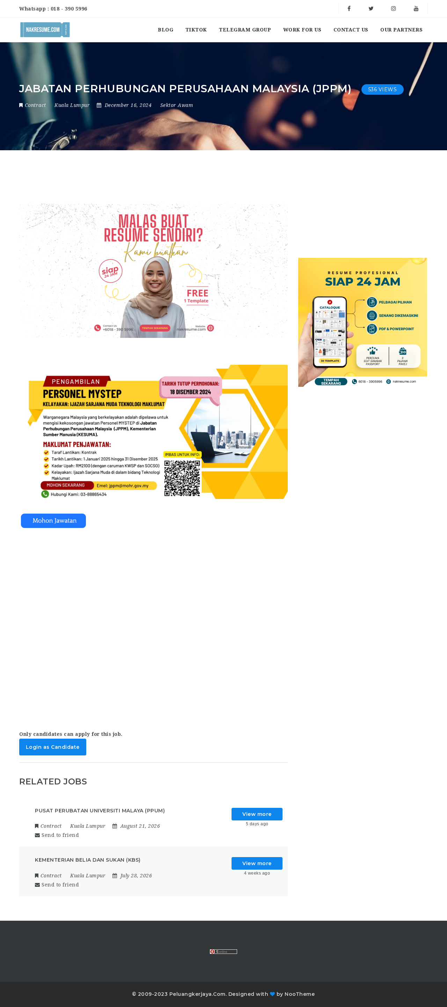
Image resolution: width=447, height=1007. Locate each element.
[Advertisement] (153, 622)
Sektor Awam (176, 105)
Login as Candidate (53, 747)
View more (257, 814)
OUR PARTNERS (401, 29)
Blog (165, 29)
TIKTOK (196, 29)
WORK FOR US (302, 29)
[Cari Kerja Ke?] (45, 29)
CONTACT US (351, 29)
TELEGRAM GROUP (245, 29)
